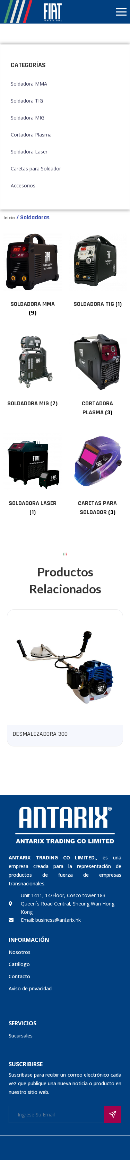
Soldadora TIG (27, 100)
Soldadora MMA (29, 83)
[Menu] (98, 11)
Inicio (9, 218)
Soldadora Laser (29, 151)
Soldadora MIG (27, 117)
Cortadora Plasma (31, 134)
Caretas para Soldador (36, 168)
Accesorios (23, 185)
